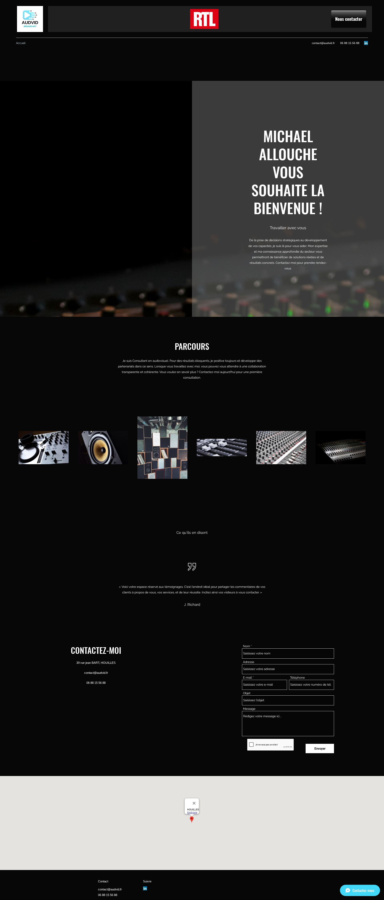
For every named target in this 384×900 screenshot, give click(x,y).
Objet (246, 693)
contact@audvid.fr (323, 43)
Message (249, 708)
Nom (246, 646)
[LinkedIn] (366, 43)
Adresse (248, 662)
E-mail (247, 677)
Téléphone (297, 677)
